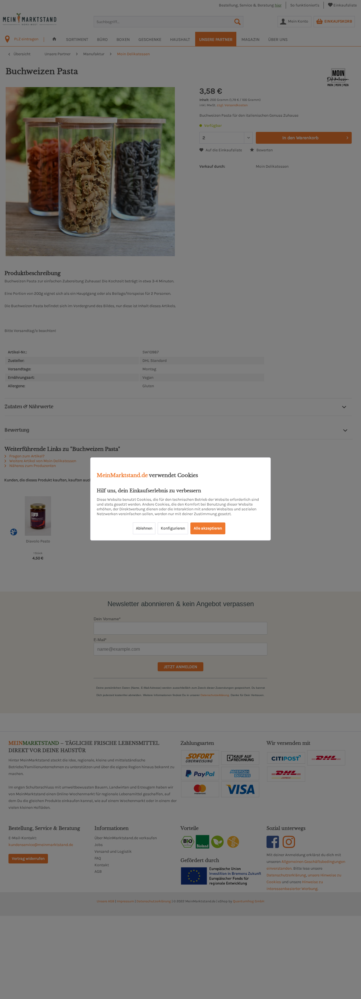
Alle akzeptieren (208, 528)
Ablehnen (144, 528)
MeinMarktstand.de (122, 475)
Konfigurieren (173, 528)
